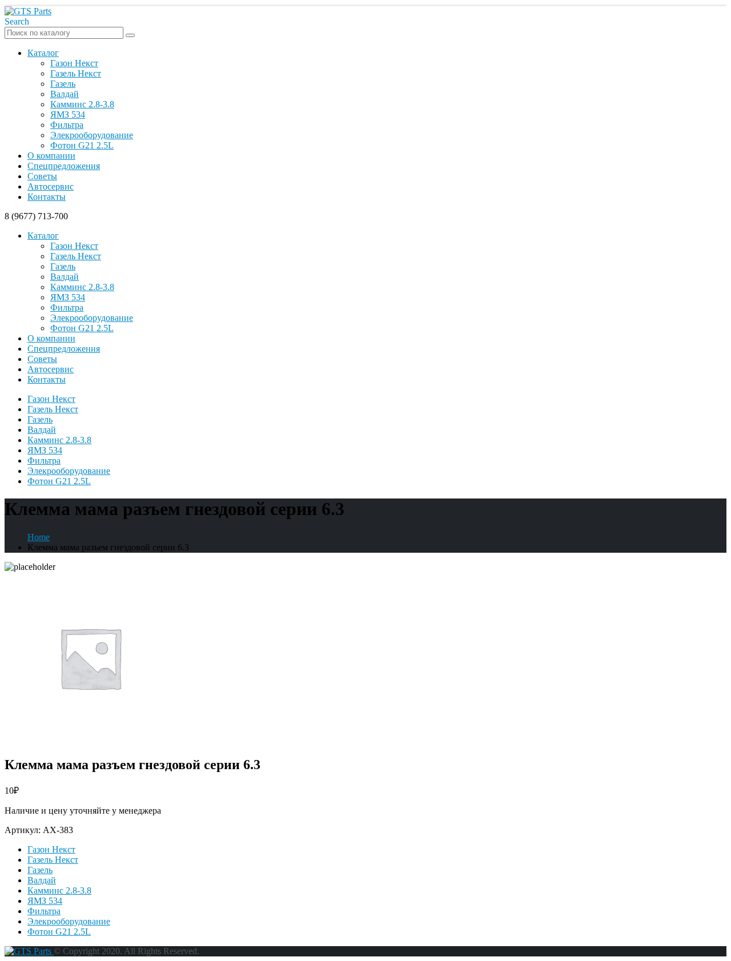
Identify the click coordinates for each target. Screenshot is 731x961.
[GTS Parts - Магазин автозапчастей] (28, 11)
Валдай (64, 94)
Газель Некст (75, 73)
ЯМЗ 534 (67, 114)
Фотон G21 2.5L (82, 145)
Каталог (43, 53)
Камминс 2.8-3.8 (82, 104)
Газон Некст (74, 63)
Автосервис (50, 186)
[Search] (130, 35)
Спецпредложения (63, 166)
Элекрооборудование (91, 135)
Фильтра (66, 125)
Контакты (46, 197)
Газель (62, 84)
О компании (51, 155)
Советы (42, 176)
